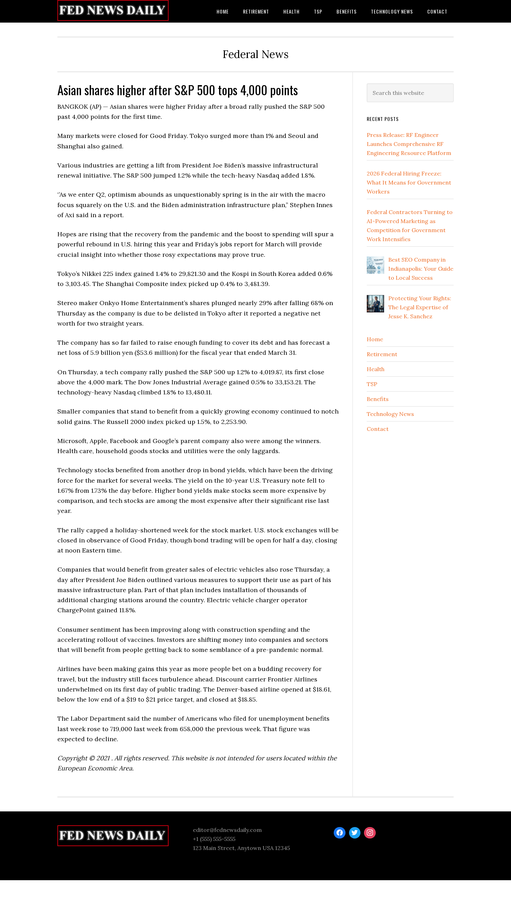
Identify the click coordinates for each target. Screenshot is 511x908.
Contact (378, 428)
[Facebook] (339, 833)
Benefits (378, 398)
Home (375, 339)
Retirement (382, 354)
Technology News (390, 413)
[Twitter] (355, 833)
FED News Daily (113, 11)
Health (375, 369)
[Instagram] (370, 833)
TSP (372, 384)
